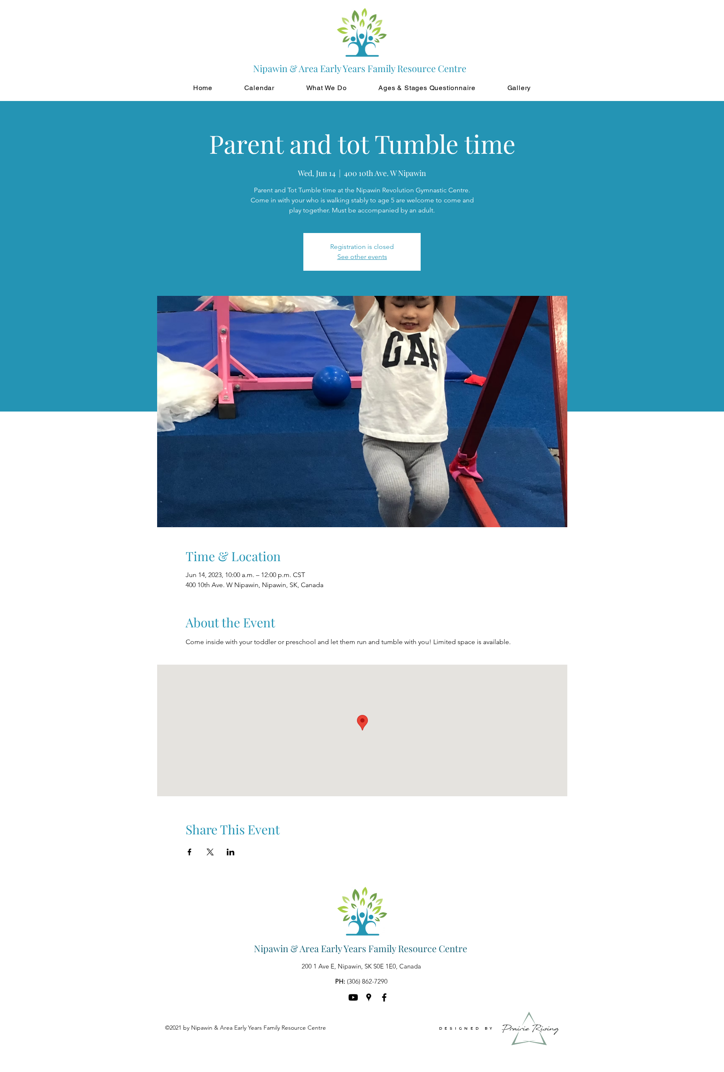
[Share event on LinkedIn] (231, 852)
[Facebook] (384, 997)
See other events (362, 257)
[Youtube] (353, 997)
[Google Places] (368, 997)
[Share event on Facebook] (190, 852)
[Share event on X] (210, 852)
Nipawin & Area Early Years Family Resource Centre (360, 948)
